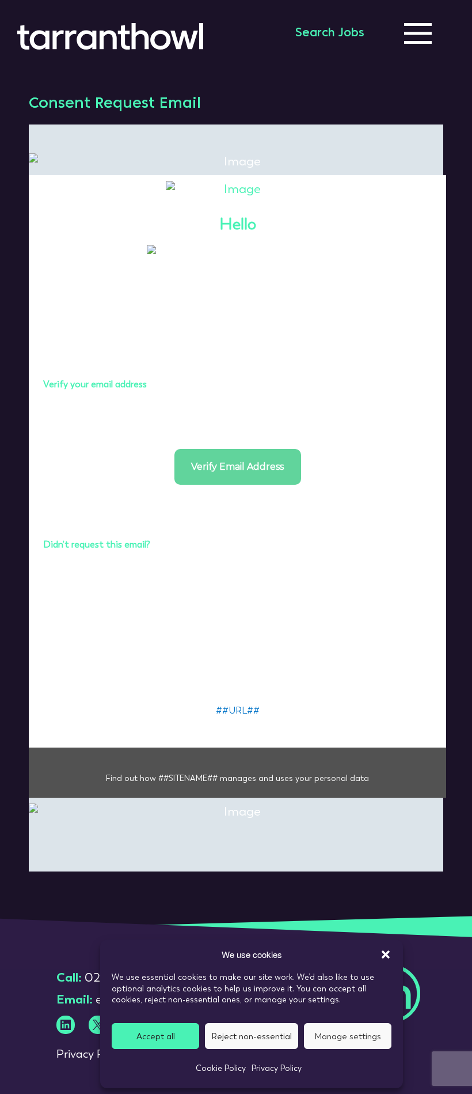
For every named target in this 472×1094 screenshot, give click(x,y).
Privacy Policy (277, 1068)
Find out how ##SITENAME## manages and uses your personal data (237, 778)
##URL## (238, 710)
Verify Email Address (237, 466)
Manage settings (347, 1036)
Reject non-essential (251, 1036)
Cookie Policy (221, 1068)
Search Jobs (329, 33)
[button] (385, 954)
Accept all (155, 1036)
